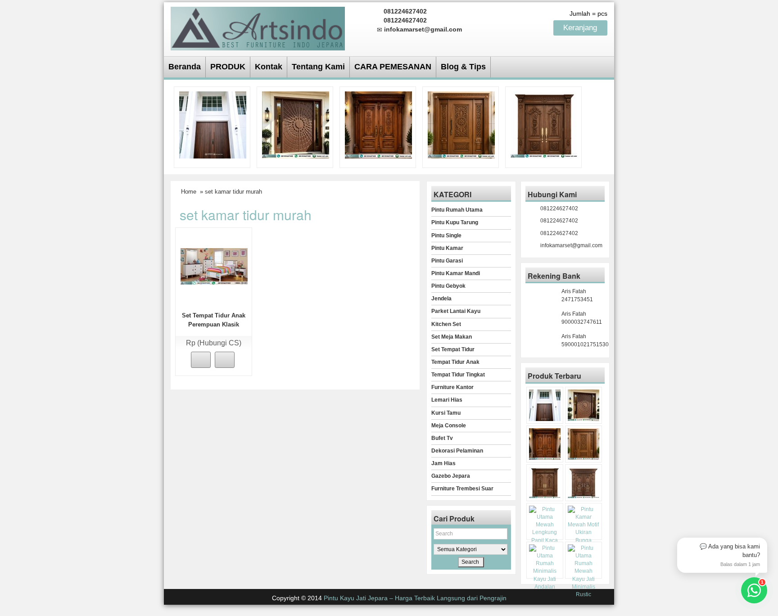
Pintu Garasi (447, 261)
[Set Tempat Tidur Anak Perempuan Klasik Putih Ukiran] (214, 265)
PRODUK (227, 66)
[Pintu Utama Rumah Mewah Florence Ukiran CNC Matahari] (295, 124)
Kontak (268, 66)
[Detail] (225, 360)
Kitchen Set (446, 324)
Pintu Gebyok (448, 286)
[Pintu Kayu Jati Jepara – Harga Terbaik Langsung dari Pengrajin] (258, 27)
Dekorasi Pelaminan (457, 451)
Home (188, 191)
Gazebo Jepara (450, 476)
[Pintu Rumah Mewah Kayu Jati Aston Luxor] (378, 124)
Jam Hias (443, 463)
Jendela (441, 298)
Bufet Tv (442, 438)
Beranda (184, 66)
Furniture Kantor (452, 387)
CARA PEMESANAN (392, 66)
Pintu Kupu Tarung (454, 222)
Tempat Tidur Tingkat (458, 374)
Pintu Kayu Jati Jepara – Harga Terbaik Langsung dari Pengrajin (415, 598)
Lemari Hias (446, 400)
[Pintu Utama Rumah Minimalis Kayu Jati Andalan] (545, 567)
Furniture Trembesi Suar (462, 488)
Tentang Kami (318, 66)
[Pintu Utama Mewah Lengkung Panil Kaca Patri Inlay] (545, 529)
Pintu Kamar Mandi (455, 273)
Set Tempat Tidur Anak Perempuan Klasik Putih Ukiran (213, 324)
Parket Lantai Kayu (455, 311)
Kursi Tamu (446, 413)
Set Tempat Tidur (453, 349)
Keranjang (581, 27)
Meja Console (448, 425)
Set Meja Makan (451, 337)
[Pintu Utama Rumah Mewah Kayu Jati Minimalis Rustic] (583, 571)
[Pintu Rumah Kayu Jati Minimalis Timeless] (212, 124)
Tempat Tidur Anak (455, 362)
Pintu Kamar (447, 248)
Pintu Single (446, 235)
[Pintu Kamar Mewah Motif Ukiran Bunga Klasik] (583, 529)
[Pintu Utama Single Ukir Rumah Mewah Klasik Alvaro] (461, 124)
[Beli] (201, 360)
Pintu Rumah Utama (457, 210)
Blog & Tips (463, 66)
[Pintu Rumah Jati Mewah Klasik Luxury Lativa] (544, 124)
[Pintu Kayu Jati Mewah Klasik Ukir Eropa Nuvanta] (583, 482)
